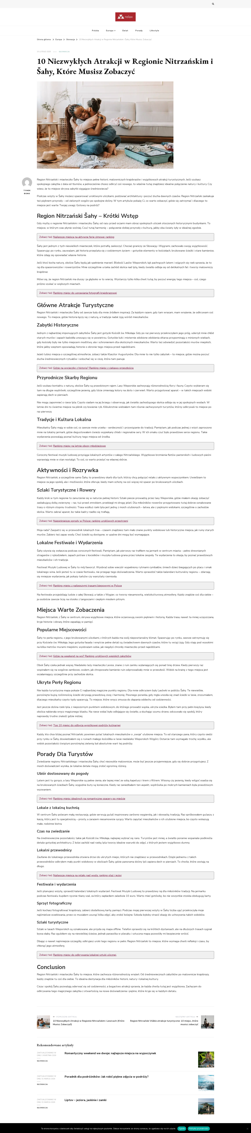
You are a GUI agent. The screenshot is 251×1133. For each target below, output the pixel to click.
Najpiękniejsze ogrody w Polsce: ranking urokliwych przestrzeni (90, 521)
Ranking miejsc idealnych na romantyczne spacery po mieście (89, 798)
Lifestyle (154, 30)
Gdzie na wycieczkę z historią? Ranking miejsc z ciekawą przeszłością (93, 368)
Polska (95, 30)
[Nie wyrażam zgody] (247, 1128)
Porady (139, 30)
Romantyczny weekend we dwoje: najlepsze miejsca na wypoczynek (110, 1053)
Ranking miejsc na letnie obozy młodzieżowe (79, 446)
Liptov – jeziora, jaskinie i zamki (85, 1100)
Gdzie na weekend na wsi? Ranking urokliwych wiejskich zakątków (92, 656)
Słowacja (64, 51)
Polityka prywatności (198, 1128)
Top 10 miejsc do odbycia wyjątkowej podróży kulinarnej (86, 725)
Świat (125, 30)
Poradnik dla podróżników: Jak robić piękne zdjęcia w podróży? (106, 1077)
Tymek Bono (27, 192)
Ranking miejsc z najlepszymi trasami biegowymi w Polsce (87, 585)
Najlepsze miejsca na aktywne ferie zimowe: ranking (83, 237)
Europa (109, 30)
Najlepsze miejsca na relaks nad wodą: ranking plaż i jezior (87, 875)
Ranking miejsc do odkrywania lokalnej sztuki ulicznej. (84, 955)
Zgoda (182, 1128)
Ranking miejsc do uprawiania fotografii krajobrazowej (85, 293)
